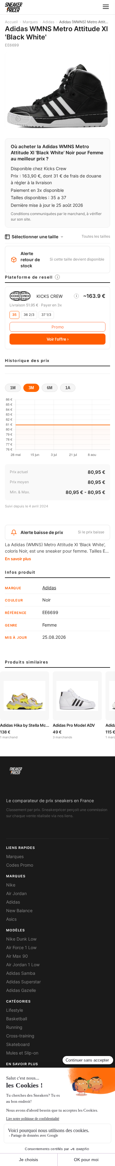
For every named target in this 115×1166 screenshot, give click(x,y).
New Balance (19, 910)
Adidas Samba (20, 973)
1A (67, 388)
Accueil (11, 22)
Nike (10, 885)
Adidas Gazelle (21, 990)
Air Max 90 (17, 956)
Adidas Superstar (23, 982)
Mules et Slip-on (22, 1053)
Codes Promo (19, 865)
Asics (11, 919)
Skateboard (18, 1044)
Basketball (16, 1019)
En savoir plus (18, 558)
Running (14, 1027)
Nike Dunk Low (21, 939)
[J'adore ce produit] (20, 118)
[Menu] (106, 7)
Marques (30, 22)
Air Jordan (16, 893)
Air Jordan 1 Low (23, 965)
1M (13, 388)
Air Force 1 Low (21, 947)
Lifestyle (14, 1010)
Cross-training (20, 1036)
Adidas (48, 22)
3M (31, 388)
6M (49, 388)
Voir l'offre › (58, 339)
